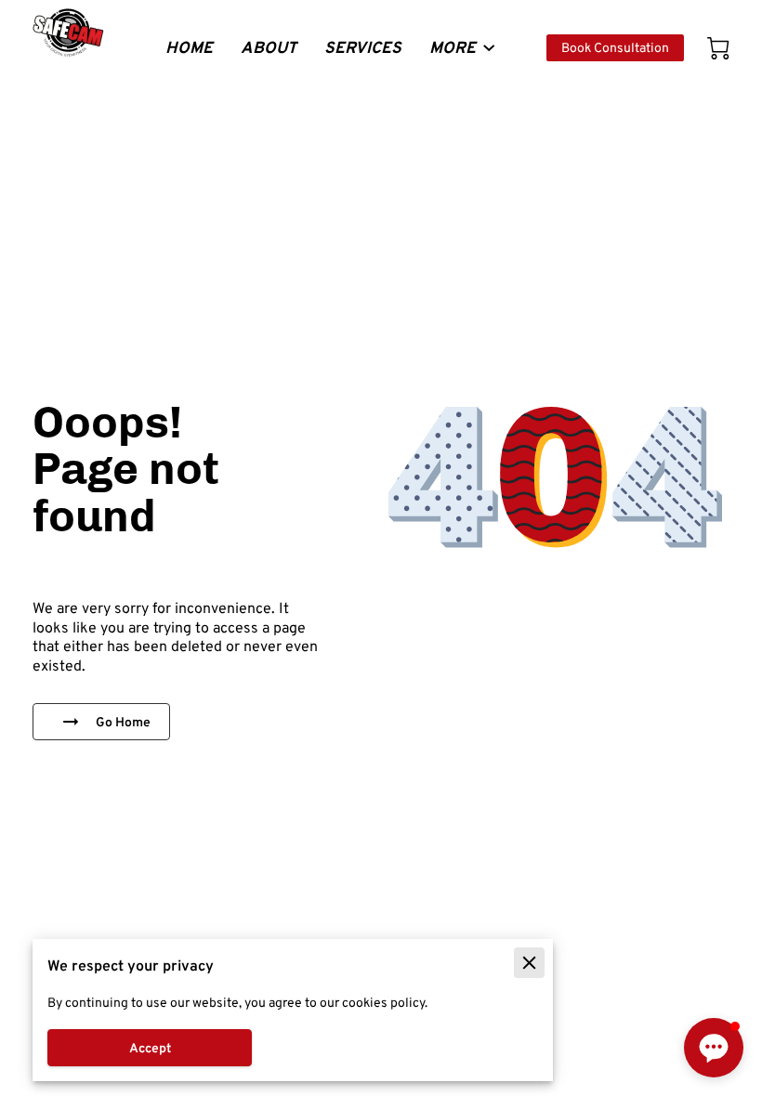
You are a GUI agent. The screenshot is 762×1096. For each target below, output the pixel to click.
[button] (713, 1047)
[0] (718, 48)
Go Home (123, 721)
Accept (150, 1047)
